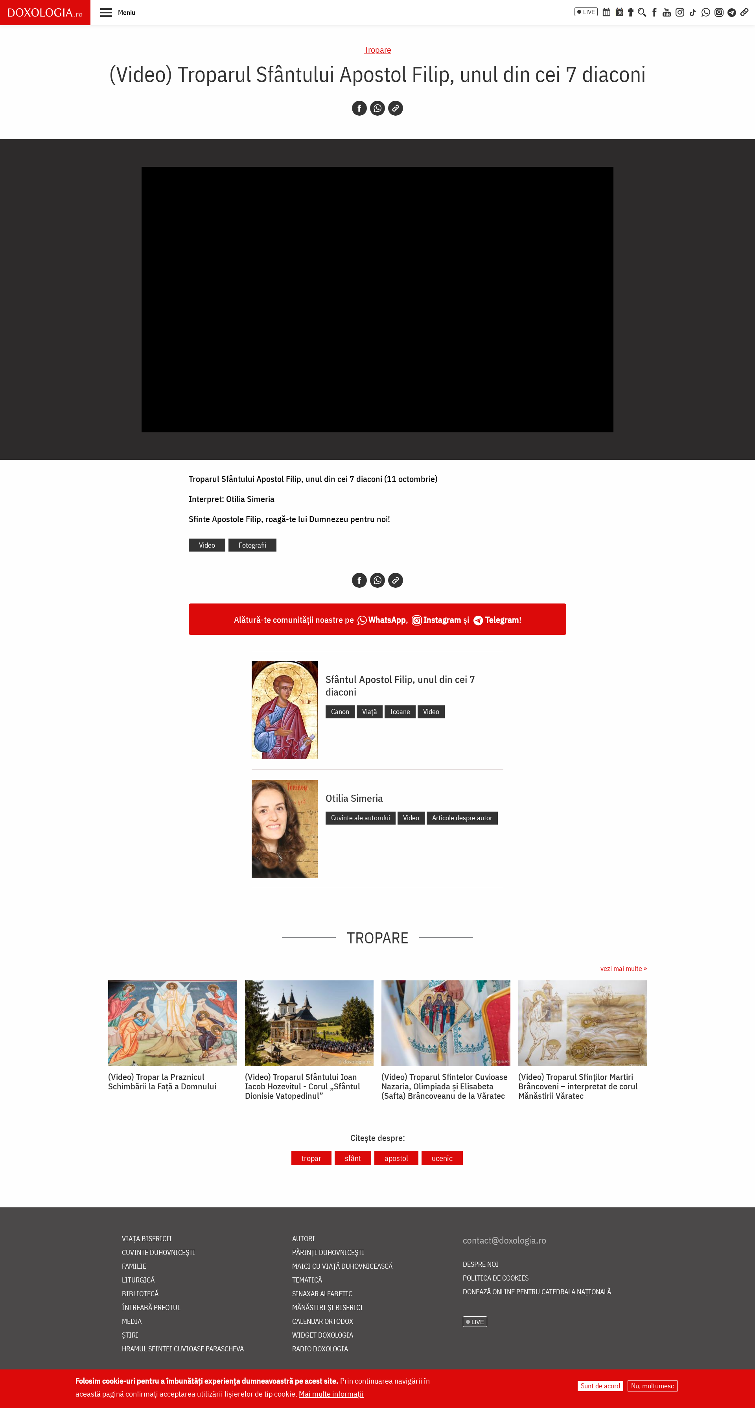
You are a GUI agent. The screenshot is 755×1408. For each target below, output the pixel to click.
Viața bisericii (147, 1239)
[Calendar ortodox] (606, 11)
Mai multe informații (331, 1393)
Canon (340, 711)
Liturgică (138, 1280)
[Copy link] (395, 108)
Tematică (307, 1280)
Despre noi (481, 1264)
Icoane (400, 711)
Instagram (442, 619)
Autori (303, 1239)
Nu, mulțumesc (652, 1385)
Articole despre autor (462, 817)
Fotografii (252, 545)
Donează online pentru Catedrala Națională (537, 1292)
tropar (311, 1158)
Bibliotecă (140, 1294)
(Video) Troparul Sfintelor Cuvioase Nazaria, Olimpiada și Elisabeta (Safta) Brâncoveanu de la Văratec (444, 1086)
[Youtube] (666, 11)
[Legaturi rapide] (744, 11)
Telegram (502, 619)
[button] (117, 12)
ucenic (442, 1158)
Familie (134, 1266)
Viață (369, 711)
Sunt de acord (600, 1385)
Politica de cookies (495, 1278)
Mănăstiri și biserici (327, 1308)
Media (132, 1322)
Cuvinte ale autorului (360, 817)
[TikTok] (692, 11)
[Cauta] (642, 11)
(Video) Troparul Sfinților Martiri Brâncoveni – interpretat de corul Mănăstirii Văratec (578, 1086)
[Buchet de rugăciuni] (631, 11)
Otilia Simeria (354, 798)
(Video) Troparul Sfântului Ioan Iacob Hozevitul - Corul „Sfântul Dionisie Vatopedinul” (302, 1086)
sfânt (353, 1158)
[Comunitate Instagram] (719, 11)
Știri (130, 1335)
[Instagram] (679, 11)
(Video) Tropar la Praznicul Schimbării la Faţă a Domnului (162, 1081)
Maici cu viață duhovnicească (342, 1266)
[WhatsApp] (705, 11)
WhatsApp (387, 619)
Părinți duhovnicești (328, 1253)
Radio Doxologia (320, 1349)
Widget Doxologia (322, 1335)
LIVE (589, 12)
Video (207, 545)
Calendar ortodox (322, 1322)
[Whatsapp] (377, 108)
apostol (396, 1158)
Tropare (377, 49)
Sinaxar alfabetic (322, 1294)
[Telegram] (732, 11)
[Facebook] (654, 11)
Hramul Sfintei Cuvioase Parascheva (183, 1349)
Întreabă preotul (151, 1308)
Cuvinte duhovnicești (158, 1253)
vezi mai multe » (623, 968)
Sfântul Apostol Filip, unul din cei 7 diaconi (400, 685)
